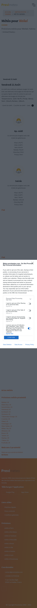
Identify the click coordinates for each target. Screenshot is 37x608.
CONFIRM (11, 337)
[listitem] (18, 299)
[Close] (33, 264)
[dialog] (18, 304)
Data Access (18, 344)
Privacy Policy (29, 344)
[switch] (29, 304)
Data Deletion (7, 344)
